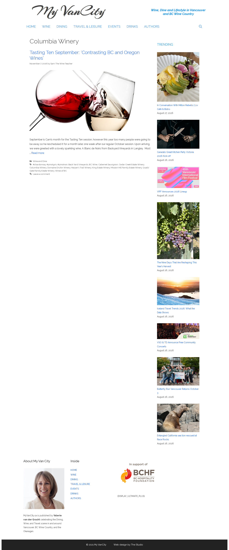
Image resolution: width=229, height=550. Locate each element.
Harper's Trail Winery (81, 167)
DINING (62, 26)
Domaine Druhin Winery (58, 167)
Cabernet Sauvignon (108, 164)
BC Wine (93, 164)
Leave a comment (41, 174)
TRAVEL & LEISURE (87, 26)
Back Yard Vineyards (78, 164)
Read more (37, 152)
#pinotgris (52, 164)
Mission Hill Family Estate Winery (126, 167)
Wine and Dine (40, 161)
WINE (46, 26)
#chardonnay (39, 164)
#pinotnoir (62, 164)
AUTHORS (151, 26)
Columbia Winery (38, 167)
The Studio (137, 544)
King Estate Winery (101, 167)
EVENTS (114, 26)
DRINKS (132, 26)
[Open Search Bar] (200, 26)
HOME (31, 26)
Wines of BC (61, 170)
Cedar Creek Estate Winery (131, 164)
